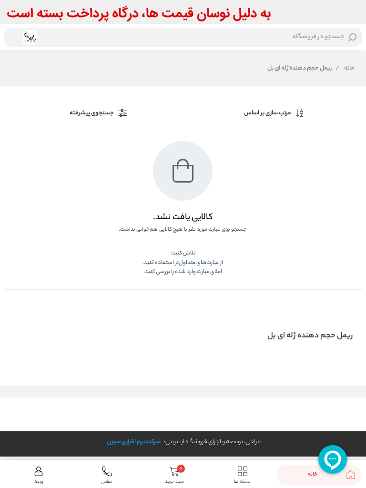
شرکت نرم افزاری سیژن (134, 442)
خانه (345, 68)
